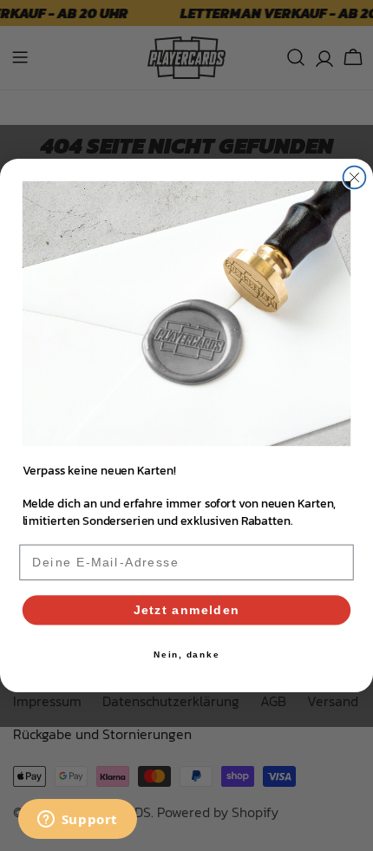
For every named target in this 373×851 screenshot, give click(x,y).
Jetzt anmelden (187, 610)
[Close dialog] (355, 178)
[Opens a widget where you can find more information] (77, 820)
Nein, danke (187, 655)
